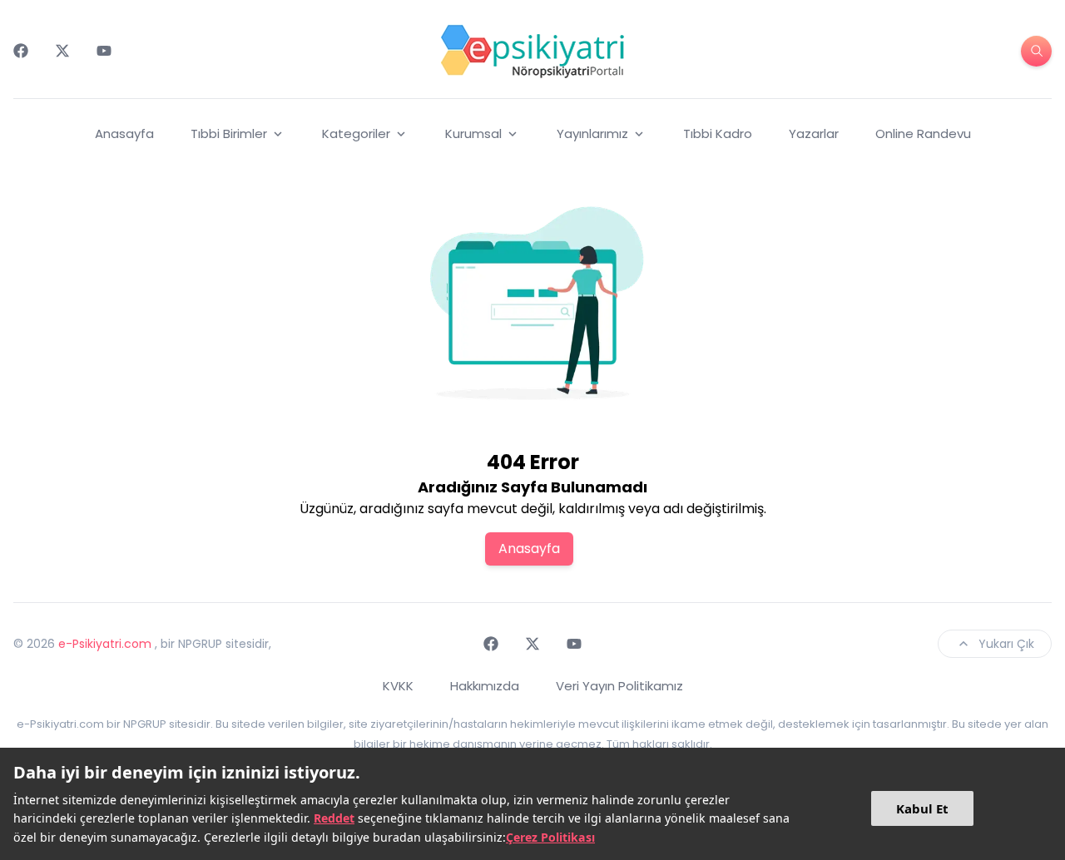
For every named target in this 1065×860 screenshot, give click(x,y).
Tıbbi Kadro (717, 133)
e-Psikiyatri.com (104, 643)
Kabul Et (922, 808)
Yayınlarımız (592, 133)
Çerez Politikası (550, 837)
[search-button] (1036, 51)
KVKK (398, 685)
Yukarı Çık (1006, 643)
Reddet (334, 818)
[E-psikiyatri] (532, 50)
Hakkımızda (484, 685)
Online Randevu (923, 133)
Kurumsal (473, 133)
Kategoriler (356, 133)
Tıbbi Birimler (229, 133)
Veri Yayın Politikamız (619, 685)
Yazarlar (814, 133)
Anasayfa (124, 133)
